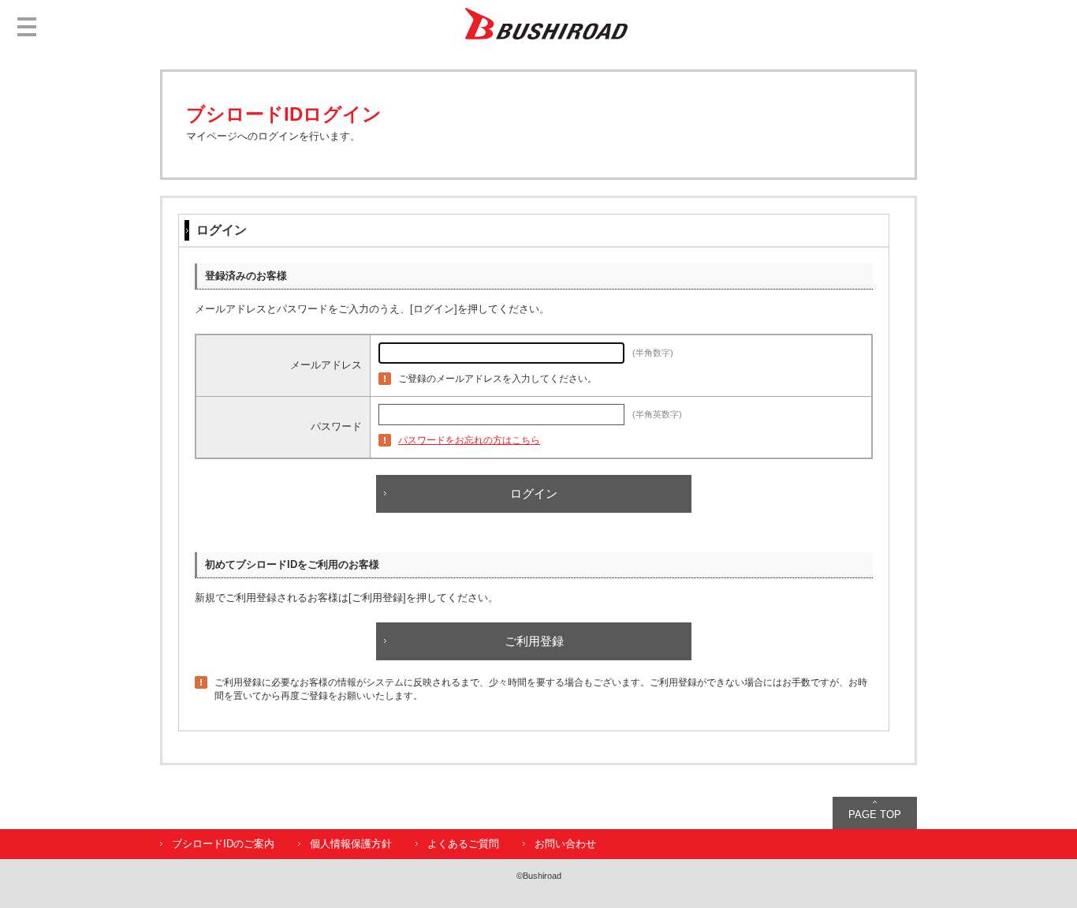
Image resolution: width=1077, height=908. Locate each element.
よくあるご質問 (463, 844)
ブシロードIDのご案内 (223, 844)
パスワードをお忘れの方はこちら (469, 440)
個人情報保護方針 (351, 844)
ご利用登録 (534, 641)
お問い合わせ (565, 844)
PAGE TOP (874, 814)
